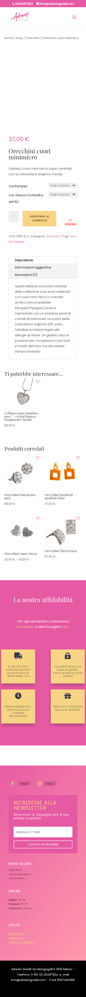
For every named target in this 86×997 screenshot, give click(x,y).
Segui (24, 784)
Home (8, 38)
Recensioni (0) (26, 275)
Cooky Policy (16, 938)
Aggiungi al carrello (40, 218)
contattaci (24, 626)
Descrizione (24, 260)
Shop (19, 38)
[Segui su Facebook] (13, 784)
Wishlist (71, 224)
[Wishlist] (37, 382)
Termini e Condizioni (21, 942)
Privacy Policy (17, 934)
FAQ (65, 626)
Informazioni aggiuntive (33, 267)
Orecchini (32, 38)
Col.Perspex (18, 186)
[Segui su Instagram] (40, 784)
